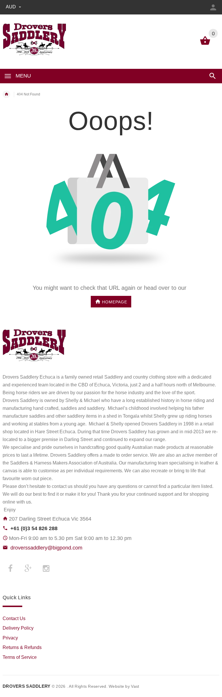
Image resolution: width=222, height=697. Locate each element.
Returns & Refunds (22, 647)
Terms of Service (20, 657)
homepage (114, 301)
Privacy (10, 637)
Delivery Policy (18, 628)
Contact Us (14, 618)
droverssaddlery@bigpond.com (46, 548)
